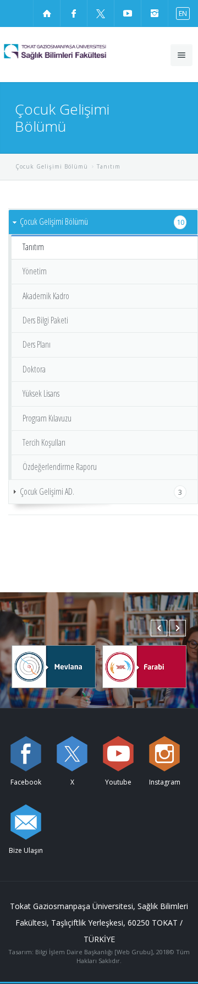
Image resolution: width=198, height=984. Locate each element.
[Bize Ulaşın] (25, 822)
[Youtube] (118, 753)
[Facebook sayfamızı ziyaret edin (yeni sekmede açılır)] (74, 13)
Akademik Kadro (46, 296)
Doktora (34, 369)
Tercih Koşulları (44, 442)
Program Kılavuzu (47, 418)
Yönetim (35, 271)
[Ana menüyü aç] (181, 55)
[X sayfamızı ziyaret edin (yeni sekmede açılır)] (100, 13)
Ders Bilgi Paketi (45, 320)
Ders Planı (37, 344)
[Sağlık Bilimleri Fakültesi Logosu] (75, 52)
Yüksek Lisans (41, 393)
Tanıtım (33, 247)
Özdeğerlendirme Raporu (60, 467)
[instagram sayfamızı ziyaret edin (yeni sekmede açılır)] (154, 13)
